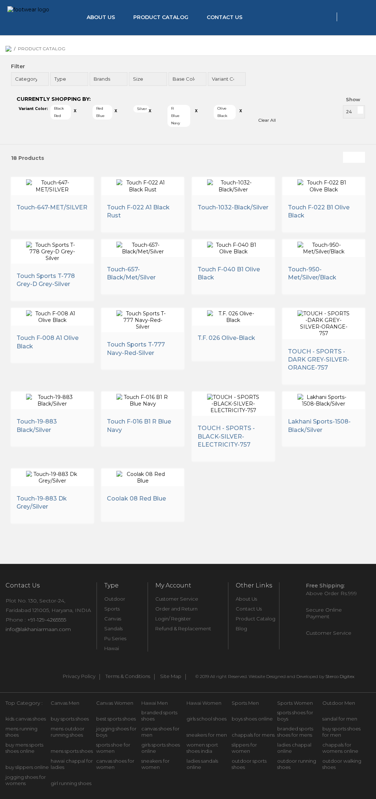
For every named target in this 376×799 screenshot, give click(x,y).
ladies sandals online (202, 764)
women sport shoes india (202, 748)
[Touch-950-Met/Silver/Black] (323, 247)
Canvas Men (65, 703)
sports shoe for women (113, 748)
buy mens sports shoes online (24, 748)
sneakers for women (155, 764)
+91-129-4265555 (46, 619)
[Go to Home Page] (8, 49)
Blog (241, 628)
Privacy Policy (79, 676)
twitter (25, 675)
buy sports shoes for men (341, 732)
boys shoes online (252, 719)
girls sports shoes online (160, 748)
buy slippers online (27, 767)
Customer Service (176, 599)
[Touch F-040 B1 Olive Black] (233, 247)
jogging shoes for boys (116, 732)
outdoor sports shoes (249, 764)
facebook (9, 675)
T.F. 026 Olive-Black (226, 337)
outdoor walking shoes (341, 764)
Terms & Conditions (127, 676)
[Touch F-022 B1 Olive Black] (323, 185)
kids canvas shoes (26, 719)
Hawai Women (204, 703)
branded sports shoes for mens (295, 732)
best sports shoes (116, 719)
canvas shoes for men (160, 732)
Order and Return (176, 609)
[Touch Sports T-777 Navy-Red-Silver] (142, 319)
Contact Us (224, 17)
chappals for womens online (340, 748)
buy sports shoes (70, 719)
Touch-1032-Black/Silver (233, 207)
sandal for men (339, 719)
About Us (101, 17)
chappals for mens (253, 735)
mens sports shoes (72, 751)
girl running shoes (71, 783)
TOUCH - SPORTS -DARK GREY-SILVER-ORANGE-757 (318, 359)
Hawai (111, 648)
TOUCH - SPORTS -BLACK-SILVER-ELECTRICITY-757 (226, 436)
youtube (41, 675)
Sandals (113, 628)
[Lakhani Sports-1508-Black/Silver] (323, 399)
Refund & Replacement (183, 628)
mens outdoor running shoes (67, 732)
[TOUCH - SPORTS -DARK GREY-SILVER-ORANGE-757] (323, 322)
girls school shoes (207, 719)
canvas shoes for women (115, 764)
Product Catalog (160, 17)
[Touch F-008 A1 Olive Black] (52, 316)
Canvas (112, 619)
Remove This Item (75, 111)
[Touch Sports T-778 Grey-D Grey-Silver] (52, 250)
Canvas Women (114, 703)
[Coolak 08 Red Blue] (142, 476)
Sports (112, 609)
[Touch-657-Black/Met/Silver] (142, 247)
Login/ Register (173, 619)
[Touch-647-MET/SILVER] (52, 185)
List (359, 157)
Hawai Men (154, 703)
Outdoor (114, 599)
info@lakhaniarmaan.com (38, 629)
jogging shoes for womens (26, 780)
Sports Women (295, 703)
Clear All (267, 120)
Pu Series (115, 638)
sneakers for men (207, 735)
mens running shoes (21, 732)
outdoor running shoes (296, 764)
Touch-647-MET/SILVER (52, 207)
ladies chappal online (294, 748)
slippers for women (244, 748)
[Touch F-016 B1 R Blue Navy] (142, 399)
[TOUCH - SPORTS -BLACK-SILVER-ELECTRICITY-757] (233, 403)
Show (353, 99)
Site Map (170, 676)
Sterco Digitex (339, 676)
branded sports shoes (159, 716)
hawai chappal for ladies (72, 764)
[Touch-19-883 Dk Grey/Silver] (52, 476)
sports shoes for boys (295, 716)
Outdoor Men (338, 703)
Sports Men (245, 703)
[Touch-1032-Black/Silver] (233, 185)
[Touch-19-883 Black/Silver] (52, 399)
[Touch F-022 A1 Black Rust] (142, 185)
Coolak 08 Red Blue (136, 498)
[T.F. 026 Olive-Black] (233, 316)
